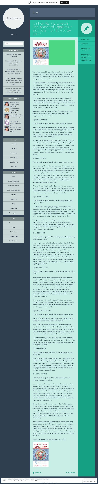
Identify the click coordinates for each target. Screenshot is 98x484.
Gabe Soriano (14, 108)
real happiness (86, 61)
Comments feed (13, 236)
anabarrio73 (84, 44)
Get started (64, 2)
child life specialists (13, 185)
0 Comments (38, 473)
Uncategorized (13, 213)
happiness (84, 48)
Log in (13, 227)
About (13, 34)
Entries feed (13, 232)
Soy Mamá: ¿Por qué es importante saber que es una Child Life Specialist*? (13, 71)
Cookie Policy (35, 480)
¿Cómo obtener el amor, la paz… (16, 117)
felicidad (13, 195)
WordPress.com (13, 241)
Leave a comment (70, 473)
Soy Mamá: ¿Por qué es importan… (15, 129)
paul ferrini (84, 50)
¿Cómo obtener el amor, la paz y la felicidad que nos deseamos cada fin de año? (13, 91)
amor (13, 176)
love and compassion (84, 58)
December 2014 (13, 157)
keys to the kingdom (86, 55)
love (88, 48)
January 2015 (13, 153)
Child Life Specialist (13, 181)
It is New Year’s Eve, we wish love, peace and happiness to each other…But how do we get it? (52, 28)
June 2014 (13, 166)
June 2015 (13, 144)
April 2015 (13, 148)
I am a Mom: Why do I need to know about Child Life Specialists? (13, 63)
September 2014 (13, 162)
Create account (13, 223)
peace (86, 60)
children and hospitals (13, 190)
